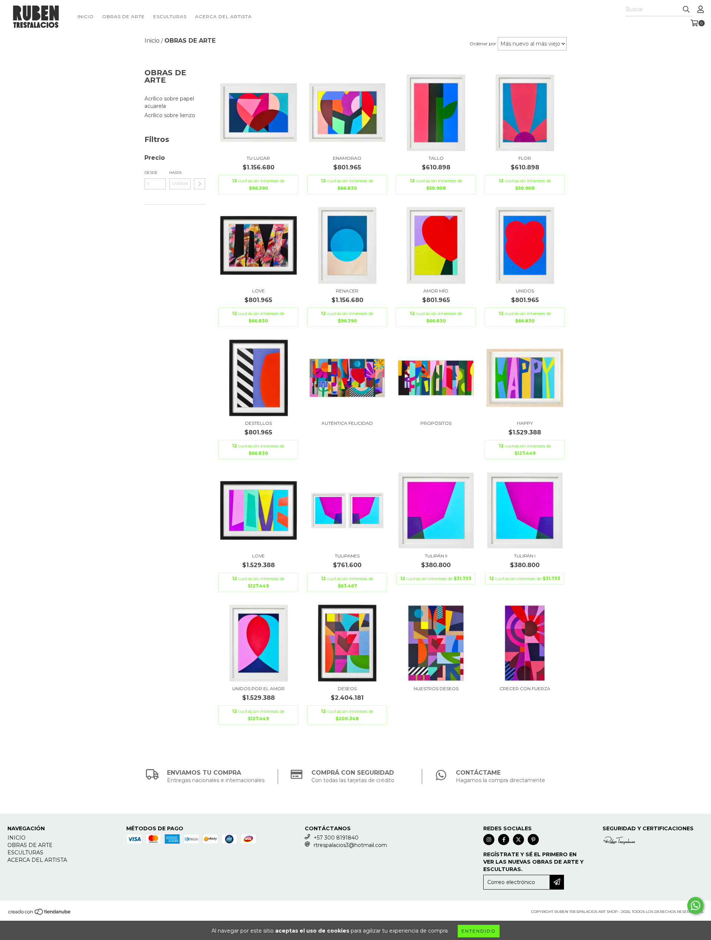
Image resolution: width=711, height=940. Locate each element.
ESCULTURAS (170, 16)
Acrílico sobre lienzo (169, 115)
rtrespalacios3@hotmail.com (350, 845)
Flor (524, 158)
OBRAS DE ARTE (123, 16)
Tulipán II (436, 556)
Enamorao (347, 158)
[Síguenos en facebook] (503, 839)
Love (258, 291)
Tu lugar (258, 158)
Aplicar (199, 183)
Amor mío (435, 291)
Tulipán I (524, 556)
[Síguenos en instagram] (488, 839)
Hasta (175, 172)
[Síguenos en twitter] (518, 839)
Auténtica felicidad (347, 423)
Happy (525, 423)
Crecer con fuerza (525, 688)
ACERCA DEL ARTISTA (223, 16)
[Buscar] (686, 9)
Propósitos (435, 423)
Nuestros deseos (436, 688)
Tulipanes (347, 556)
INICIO (85, 16)
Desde (151, 172)
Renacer (347, 291)
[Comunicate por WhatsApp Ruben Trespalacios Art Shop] (695, 905)
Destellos (258, 423)
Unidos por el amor (258, 688)
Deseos (347, 688)
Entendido (478, 931)
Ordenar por (483, 43)
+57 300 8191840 (336, 837)
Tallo (436, 158)
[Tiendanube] (39, 913)
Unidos (525, 291)
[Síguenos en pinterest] (533, 839)
